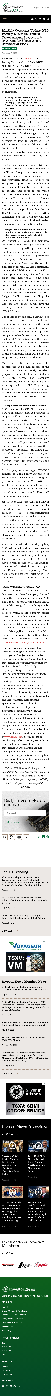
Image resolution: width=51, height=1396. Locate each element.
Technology (7, 1330)
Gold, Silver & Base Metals (13, 1322)
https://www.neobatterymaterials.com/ (24, 642)
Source (27, 58)
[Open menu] (4, 19)
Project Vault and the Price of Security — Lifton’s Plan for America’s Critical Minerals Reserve (24, 900)
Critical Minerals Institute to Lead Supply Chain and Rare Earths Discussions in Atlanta (25, 988)
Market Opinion (9, 49)
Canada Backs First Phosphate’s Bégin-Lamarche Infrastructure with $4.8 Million (23, 916)
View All (7, 931)
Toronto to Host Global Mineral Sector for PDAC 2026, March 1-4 (23, 1038)
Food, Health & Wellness (12, 1318)
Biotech (5, 1307)
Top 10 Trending (15, 872)
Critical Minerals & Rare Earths (15, 1311)
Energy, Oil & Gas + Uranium (14, 1315)
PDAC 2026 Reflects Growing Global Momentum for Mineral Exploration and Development (25, 1023)
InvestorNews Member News (24, 981)
